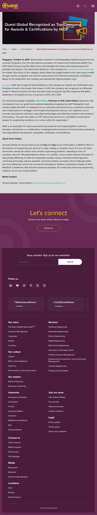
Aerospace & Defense (17, 397)
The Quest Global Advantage (21, 327)
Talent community (55, 406)
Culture (11, 356)
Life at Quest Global (56, 397)
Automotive (13, 402)
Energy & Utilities (15, 411)
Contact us (48, 228)
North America (14, 497)
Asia (10, 488)
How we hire (53, 402)
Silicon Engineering (56, 336)
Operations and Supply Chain (60, 350)
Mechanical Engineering (58, 345)
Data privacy (13, 452)
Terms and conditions (57, 431)
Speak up (12, 366)
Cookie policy (54, 427)
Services (53, 322)
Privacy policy (54, 422)
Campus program (55, 411)
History (11, 341)
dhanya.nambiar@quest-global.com (49, 182)
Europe (11, 492)
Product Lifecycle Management (61, 355)
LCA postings (14, 456)
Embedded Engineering (58, 331)
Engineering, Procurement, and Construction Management (67, 360)
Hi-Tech (11, 406)
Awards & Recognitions (18, 331)
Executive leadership (17, 386)
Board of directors (16, 381)
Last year (6, 84)
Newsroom (13, 467)
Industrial (12, 416)
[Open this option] (78, 6)
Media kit (12, 472)
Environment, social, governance (22, 370)
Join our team (56, 392)
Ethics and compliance (17, 361)
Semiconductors (15, 430)
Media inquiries (14, 447)
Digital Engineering (56, 341)
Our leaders (14, 376)
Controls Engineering (57, 366)
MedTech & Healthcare (17, 420)
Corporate (12, 336)
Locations (12, 345)
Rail (9, 425)
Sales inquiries (14, 442)
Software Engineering (57, 327)
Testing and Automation (58, 371)
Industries (13, 392)
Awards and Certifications (79, 69)
